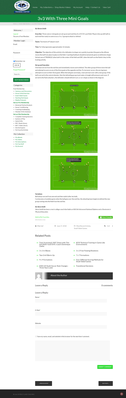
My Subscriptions (20, 142)
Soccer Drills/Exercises (22, 93)
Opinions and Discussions (23, 91)
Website (38, 323)
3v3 (108, 226)
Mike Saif (40, 226)
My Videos (18, 139)
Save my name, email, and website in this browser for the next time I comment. (63, 336)
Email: (15, 44)
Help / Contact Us (92, 7)
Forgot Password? (19, 70)
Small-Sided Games (21, 95)
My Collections (46, 7)
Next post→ (105, 383)
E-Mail (38, 310)
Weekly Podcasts (20, 100)
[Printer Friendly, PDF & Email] (106, 217)
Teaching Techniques (21, 98)
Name (37, 297)
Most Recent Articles (83, 226)
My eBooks (18, 137)
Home (35, 7)
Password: (16, 53)
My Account (78, 7)
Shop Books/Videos (63, 7)
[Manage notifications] (121, 393)
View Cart (107, 7)
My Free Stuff (19, 144)
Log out (15, 34)
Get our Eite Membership (21, 114)
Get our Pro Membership (21, 102)
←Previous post (43, 383)
